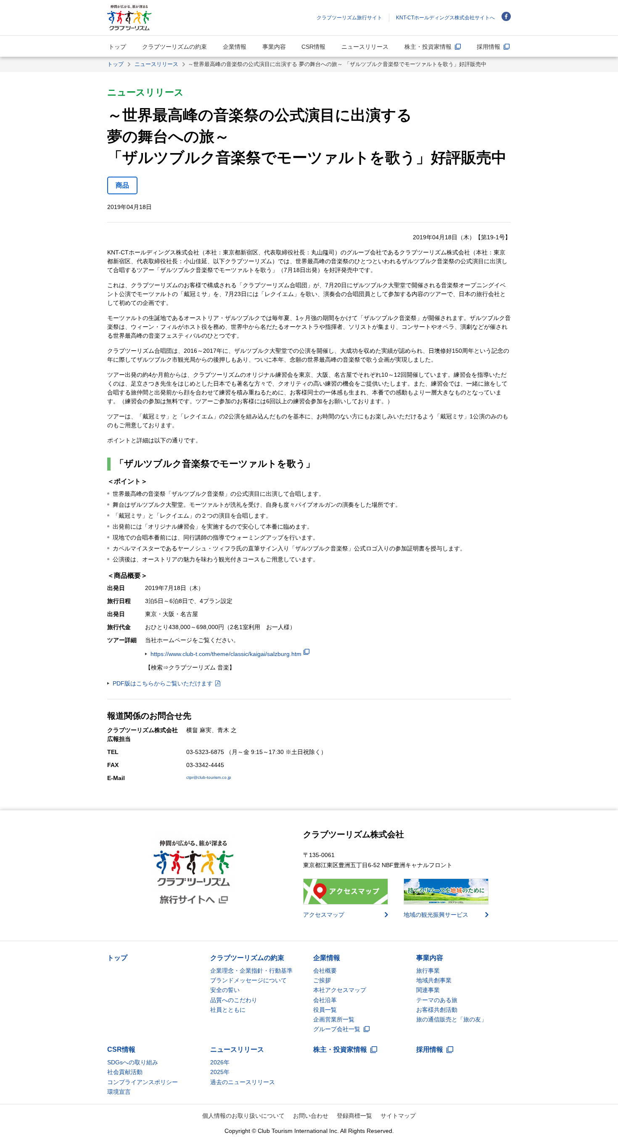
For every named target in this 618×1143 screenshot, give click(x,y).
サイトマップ (398, 1115)
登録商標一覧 (354, 1115)
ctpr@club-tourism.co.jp (208, 777)
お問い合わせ (310, 1115)
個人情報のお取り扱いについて (243, 1115)
